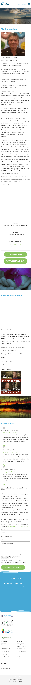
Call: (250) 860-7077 (5, 651)
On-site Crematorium (21, 644)
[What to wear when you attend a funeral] (15, 376)
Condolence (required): (7, 543)
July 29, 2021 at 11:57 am (10, 472)
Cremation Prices (20, 649)
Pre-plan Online (20, 658)
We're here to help (5, 649)
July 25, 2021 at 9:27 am (10, 452)
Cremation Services (21, 648)
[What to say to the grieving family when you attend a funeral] (15, 388)
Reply (4, 445)
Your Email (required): (6, 536)
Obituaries (3, 643)
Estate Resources (5, 665)
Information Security (5, 668)
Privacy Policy (19, 679)
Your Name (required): (6, 529)
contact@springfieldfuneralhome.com (18, 526)
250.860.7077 (22, 4)
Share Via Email (15, 247)
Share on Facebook (15, 244)
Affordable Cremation (21, 646)
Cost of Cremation (20, 643)
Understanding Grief (5, 656)
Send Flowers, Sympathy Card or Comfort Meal (15, 261)
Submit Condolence (13, 567)
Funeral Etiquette (5, 666)
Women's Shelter (5, 644)
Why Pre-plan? (20, 656)
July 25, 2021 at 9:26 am (10, 432)
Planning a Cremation (21, 651)
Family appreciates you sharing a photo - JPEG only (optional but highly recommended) (14, 555)
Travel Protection (20, 660)
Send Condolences (15, 254)
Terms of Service (12, 679)
